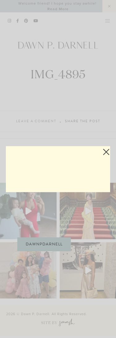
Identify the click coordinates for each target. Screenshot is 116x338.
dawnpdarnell (44, 244)
